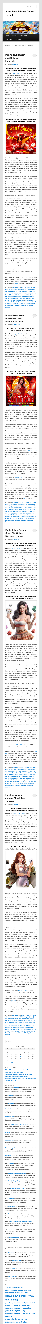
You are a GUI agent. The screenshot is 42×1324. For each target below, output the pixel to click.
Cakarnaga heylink (14, 1237)
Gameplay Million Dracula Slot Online (16, 1076)
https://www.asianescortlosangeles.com (21, 1222)
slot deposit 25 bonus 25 (19, 305)
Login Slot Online (19, 334)
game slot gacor (11, 1308)
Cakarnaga (11, 1103)
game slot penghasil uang (15, 1310)
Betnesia (7, 1132)
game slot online (24, 1308)
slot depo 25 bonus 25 (19, 303)
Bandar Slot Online (23, 269)
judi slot (16, 284)
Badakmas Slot (16, 1260)
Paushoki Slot (9, 1109)
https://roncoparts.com (11, 1148)
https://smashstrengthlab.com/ (19, 1124)
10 (7, 1055)
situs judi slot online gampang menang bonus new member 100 (20, 290)
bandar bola (27, 1290)
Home (7, 35)
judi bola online (10, 1322)
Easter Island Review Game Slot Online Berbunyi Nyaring (15, 533)
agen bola (20, 1287)
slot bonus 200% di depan (27, 295)
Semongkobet (12, 1276)
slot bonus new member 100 (27, 296)
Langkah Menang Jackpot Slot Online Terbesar (15, 798)
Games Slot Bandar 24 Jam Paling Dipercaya (18, 1074)
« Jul (11, 1063)
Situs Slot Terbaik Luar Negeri (14, 1072)
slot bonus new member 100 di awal (15, 298)
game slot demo (25, 1305)
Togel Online (18, 39)
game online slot (11, 1305)
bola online (24, 1293)
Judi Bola (14, 35)
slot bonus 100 (9, 293)
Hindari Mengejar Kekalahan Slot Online (17, 1070)
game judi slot (30, 1303)
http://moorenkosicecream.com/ (17, 1173)
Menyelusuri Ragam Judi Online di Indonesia (15, 57)
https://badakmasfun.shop (17, 1189)
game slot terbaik (13, 1319)
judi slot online (21, 1322)
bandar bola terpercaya (12, 1293)
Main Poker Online (23, 990)
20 (20, 1057)
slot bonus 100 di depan (20, 293)
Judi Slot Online (19, 745)
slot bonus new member (12, 296)
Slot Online (9, 39)
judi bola (24, 1319)
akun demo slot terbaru (14, 1290)
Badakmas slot (32, 450)
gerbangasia (11, 1206)
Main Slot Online (18, 73)
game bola (8, 1303)
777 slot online (11, 1287)
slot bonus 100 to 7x (14, 295)
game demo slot (18, 1303)
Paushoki (16, 1087)
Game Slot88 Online (19, 814)
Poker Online (23, 35)
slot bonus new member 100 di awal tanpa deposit (19, 299)
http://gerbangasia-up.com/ (15, 1181)
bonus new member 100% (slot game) (19, 289)
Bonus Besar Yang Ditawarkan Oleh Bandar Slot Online (14, 318)
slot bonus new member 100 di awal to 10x (19, 301)
